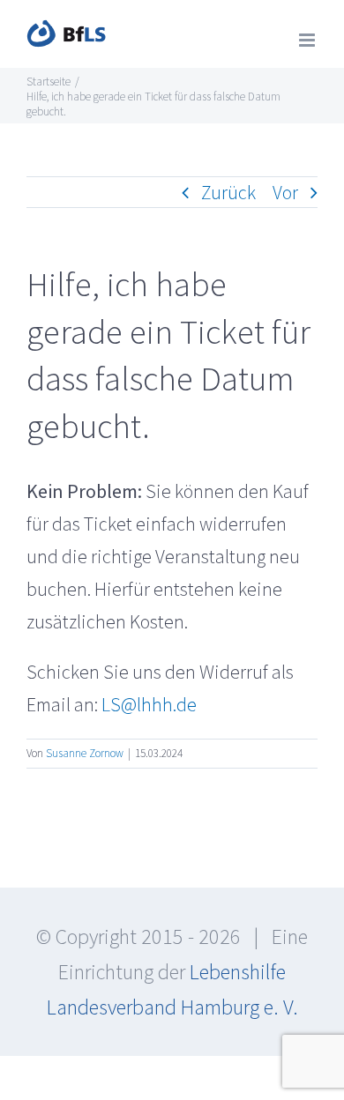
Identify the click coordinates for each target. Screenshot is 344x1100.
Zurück (228, 192)
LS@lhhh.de (149, 704)
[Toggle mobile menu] (308, 40)
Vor (285, 192)
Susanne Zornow (84, 753)
